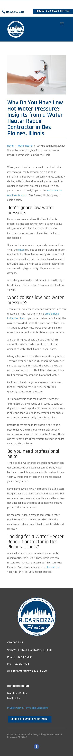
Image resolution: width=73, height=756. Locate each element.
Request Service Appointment (53, 10)
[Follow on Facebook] (36, 746)
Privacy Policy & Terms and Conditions (27, 708)
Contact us (53, 567)
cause (21, 250)
